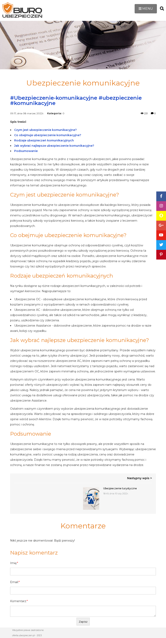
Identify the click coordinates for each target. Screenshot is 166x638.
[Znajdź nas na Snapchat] (161, 216)
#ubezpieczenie (120, 98)
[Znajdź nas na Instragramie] (161, 206)
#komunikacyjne (32, 103)
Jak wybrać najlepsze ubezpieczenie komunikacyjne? (54, 145)
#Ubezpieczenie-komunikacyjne (53, 98)
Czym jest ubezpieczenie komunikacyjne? (45, 130)
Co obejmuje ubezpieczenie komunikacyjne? (47, 135)
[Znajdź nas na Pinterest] (161, 255)
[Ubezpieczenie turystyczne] (91, 498)
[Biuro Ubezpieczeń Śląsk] (22, 10)
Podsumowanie (26, 151)
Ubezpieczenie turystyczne (120, 488)
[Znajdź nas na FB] (161, 196)
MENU (147, 9)
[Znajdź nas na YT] (161, 235)
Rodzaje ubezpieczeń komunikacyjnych (44, 140)
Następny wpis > (139, 478)
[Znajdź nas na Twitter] (161, 245)
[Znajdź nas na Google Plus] (161, 225)
